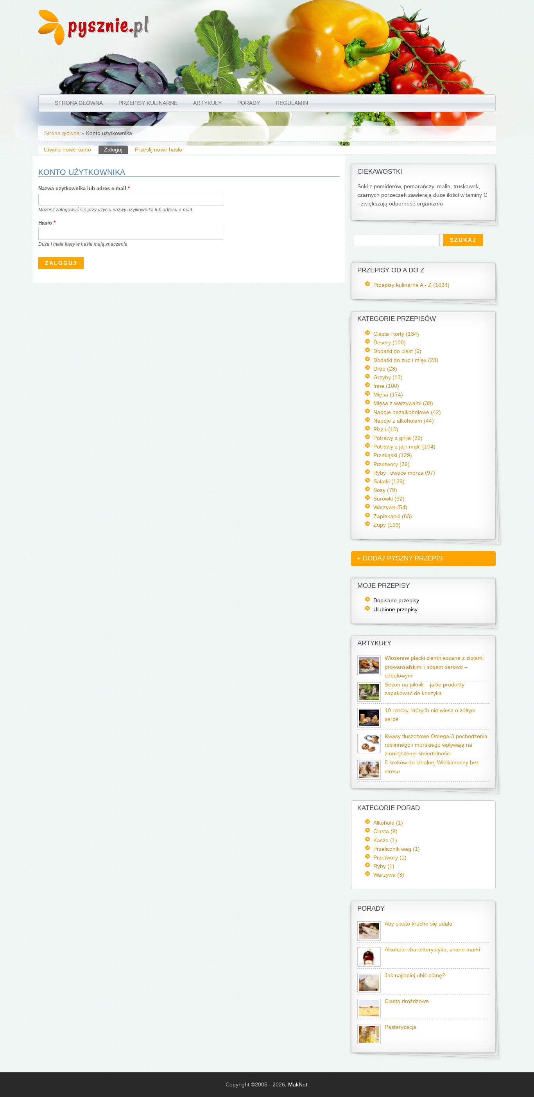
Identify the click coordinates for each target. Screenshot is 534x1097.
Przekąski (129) (392, 455)
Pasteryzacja (400, 1027)
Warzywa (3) (388, 875)
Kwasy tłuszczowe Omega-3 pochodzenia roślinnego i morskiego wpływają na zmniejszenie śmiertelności (436, 745)
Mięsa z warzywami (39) (403, 403)
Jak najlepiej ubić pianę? (415, 975)
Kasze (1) (385, 840)
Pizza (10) (385, 429)
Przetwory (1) (390, 857)
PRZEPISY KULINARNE (147, 103)
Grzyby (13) (388, 377)
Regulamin (292, 103)
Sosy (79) (385, 490)
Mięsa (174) (388, 394)
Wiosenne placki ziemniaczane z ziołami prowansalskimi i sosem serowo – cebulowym (434, 666)
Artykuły (207, 103)
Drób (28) (385, 369)
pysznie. (108, 24)
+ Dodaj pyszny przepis (400, 558)
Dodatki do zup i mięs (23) (405, 360)
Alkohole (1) (388, 823)
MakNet (297, 1084)
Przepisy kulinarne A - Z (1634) (411, 285)
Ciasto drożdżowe (407, 1001)
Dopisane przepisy (396, 600)
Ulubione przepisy (395, 609)
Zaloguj (116, 149)
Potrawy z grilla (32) (398, 438)
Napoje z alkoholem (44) (403, 421)
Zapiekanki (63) (392, 516)
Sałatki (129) (389, 481)
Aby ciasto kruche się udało (418, 924)
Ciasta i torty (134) (396, 334)
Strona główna (79, 103)
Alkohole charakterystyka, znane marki (432, 950)
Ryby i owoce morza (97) (404, 473)
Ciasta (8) (385, 831)
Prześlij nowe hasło (158, 149)
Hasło (47, 223)
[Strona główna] (51, 43)
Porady (248, 103)
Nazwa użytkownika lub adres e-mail (84, 188)
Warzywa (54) (390, 507)
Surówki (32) (389, 498)
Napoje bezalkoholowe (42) (407, 412)
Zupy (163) (387, 525)
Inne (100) (386, 386)
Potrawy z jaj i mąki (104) (404, 446)
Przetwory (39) (391, 464)
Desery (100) (389, 342)
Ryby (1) (383, 866)
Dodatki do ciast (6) (397, 351)
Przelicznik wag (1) (396, 849)
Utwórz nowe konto (67, 149)
